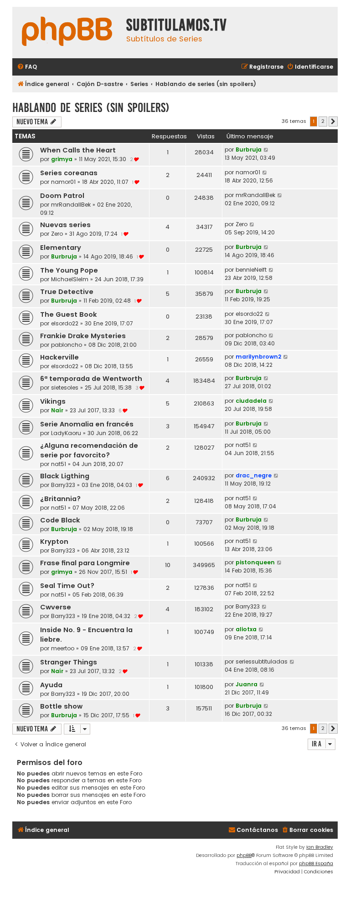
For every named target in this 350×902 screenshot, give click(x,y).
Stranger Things (68, 662)
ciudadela (251, 401)
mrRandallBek (71, 204)
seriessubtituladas (262, 661)
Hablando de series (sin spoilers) (91, 108)
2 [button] (322, 121)
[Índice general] (67, 32)
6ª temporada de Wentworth (91, 378)
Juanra (246, 684)
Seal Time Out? (67, 585)
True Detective (66, 291)
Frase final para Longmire (85, 563)
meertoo (62, 648)
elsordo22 (64, 323)
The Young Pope (69, 270)
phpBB (244, 855)
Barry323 (63, 485)
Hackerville (59, 357)
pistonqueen (255, 562)
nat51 (58, 464)
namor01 (63, 182)
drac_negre (254, 475)
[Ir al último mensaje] (266, 150)
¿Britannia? (60, 498)
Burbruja (249, 149)
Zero (57, 234)
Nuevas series (65, 224)
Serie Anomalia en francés (87, 424)
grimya (61, 159)
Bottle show (61, 706)
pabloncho (66, 345)
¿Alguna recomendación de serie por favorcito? (89, 450)
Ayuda (51, 684)
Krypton (54, 541)
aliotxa (246, 629)
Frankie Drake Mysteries (83, 335)
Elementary (60, 247)
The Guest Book (68, 314)
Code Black (60, 520)
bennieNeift (251, 270)
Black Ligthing (64, 476)
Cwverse (55, 607)
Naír (57, 410)
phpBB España (316, 863)
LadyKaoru (66, 433)
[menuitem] (27, 67)
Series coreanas (69, 172)
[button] (333, 122)
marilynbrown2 (258, 356)
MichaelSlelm (69, 279)
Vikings (53, 401)
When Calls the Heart (78, 150)
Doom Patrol (62, 195)
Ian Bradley (319, 847)
